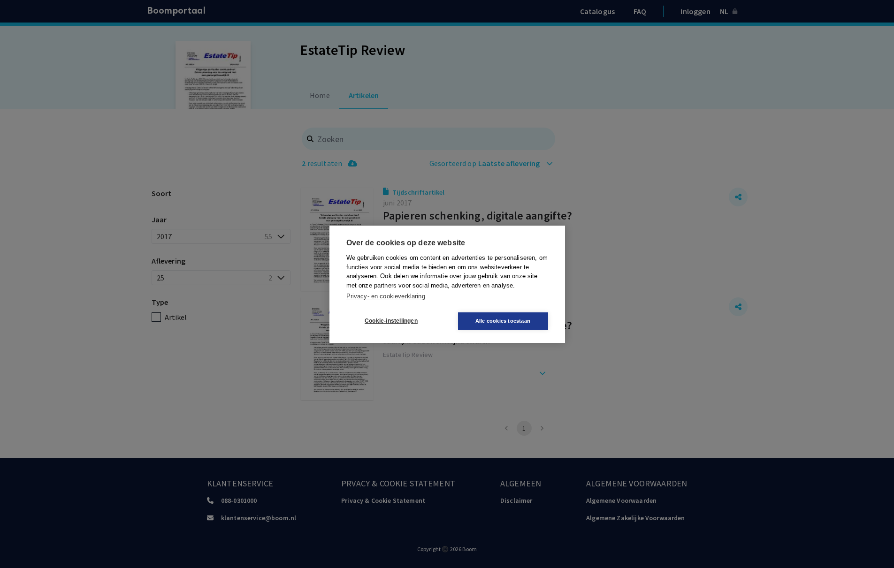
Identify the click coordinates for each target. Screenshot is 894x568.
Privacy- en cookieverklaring (385, 296)
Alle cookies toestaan (502, 321)
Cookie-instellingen (391, 321)
